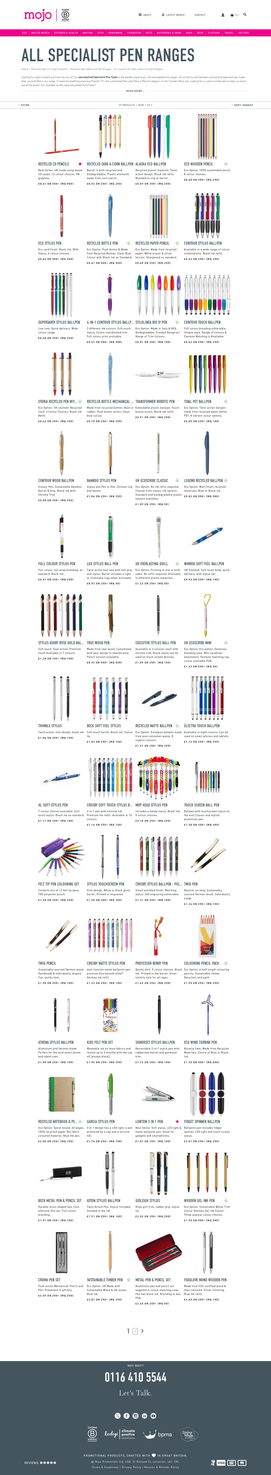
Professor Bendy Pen (152, 963)
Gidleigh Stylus (148, 1201)
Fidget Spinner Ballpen (202, 1122)
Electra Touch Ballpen (202, 726)
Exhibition (134, 32)
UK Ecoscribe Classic (152, 481)
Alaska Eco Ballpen (151, 164)
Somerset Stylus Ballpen (155, 1042)
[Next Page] (142, 1331)
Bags (189, 32)
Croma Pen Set (49, 1280)
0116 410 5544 (135, 1377)
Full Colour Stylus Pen (56, 564)
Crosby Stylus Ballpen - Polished (159, 884)
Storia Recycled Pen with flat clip (58, 402)
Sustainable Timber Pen (105, 1280)
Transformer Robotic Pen (155, 402)
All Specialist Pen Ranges (108, 55)
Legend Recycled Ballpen (203, 481)
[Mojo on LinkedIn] (144, 1416)
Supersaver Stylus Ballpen (59, 322)
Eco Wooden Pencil (198, 164)
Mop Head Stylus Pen (151, 805)
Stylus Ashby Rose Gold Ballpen (61, 643)
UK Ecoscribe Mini (197, 643)
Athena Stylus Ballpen (56, 1042)
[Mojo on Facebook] (127, 1416)
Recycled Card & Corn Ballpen (110, 164)
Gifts (149, 32)
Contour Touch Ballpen (202, 322)
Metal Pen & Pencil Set (153, 1280)
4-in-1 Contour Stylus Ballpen (110, 322)
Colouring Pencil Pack (201, 963)
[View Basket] (231, 14)
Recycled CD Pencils (53, 164)
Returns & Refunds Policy (161, 1467)
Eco (24, 32)
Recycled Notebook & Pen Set (58, 1122)
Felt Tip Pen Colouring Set (58, 884)
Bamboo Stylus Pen (101, 481)
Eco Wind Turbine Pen (200, 1042)
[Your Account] (220, 14)
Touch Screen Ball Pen (201, 805)
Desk (200, 32)
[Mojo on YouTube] (153, 1416)
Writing (88, 32)
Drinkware (115, 32)
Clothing (214, 32)
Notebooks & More (169, 32)
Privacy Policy (131, 1467)
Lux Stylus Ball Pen (102, 564)
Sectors (243, 32)
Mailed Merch (40, 32)
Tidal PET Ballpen (197, 402)
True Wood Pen (98, 643)
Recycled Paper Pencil (152, 243)
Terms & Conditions (105, 1467)
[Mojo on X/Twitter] (118, 1416)
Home (24, 69)
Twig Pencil (47, 963)
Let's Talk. (135, 1393)
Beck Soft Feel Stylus (104, 726)
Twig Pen (191, 884)
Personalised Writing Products (49, 69)
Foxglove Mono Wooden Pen (205, 1280)
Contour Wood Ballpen (56, 481)
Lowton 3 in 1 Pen (149, 1122)
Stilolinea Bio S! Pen (151, 322)
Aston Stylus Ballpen (103, 1201)
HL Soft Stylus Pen (53, 805)
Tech (100, 32)
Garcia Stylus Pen (101, 1122)
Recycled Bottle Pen (102, 243)
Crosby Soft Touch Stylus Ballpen (110, 805)
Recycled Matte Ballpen (154, 726)
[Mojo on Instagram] (136, 1416)
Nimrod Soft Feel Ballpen (204, 564)
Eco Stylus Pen (49, 243)
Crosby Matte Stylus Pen (106, 963)
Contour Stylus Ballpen (203, 243)
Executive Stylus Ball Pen (156, 643)
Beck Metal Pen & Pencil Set (60, 1201)
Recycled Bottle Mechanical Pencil (110, 402)
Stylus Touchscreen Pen (105, 884)
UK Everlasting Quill (152, 564)
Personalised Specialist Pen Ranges (90, 69)
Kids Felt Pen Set (100, 1042)
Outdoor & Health (66, 32)
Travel (229, 32)
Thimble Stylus (50, 726)
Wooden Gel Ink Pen (199, 1201)
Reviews (32, 1463)
